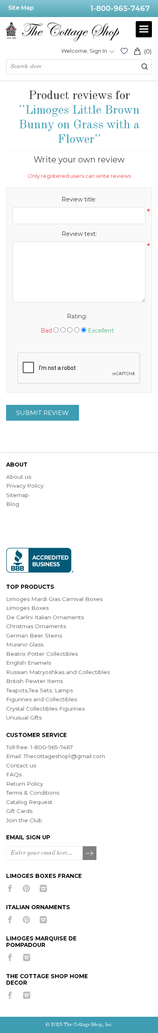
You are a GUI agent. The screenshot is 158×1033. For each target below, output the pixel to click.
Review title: (79, 199)
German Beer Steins (34, 635)
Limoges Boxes (27, 608)
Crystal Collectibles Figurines (45, 708)
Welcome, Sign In (84, 51)
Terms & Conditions (32, 792)
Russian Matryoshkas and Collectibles (58, 672)
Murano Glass (24, 644)
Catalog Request (29, 802)
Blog (12, 504)
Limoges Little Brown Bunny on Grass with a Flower (79, 125)
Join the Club (24, 820)
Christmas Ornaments (36, 626)
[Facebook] (10, 888)
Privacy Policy (24, 485)
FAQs (13, 774)
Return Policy (24, 783)
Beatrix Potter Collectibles (42, 653)
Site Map (21, 7)
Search (144, 66)
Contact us (21, 765)
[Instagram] (43, 888)
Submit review (42, 413)
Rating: (77, 316)
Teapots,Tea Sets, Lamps (39, 690)
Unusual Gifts (24, 717)
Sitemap (17, 495)
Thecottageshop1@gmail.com (64, 756)
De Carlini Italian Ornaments (45, 617)
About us (18, 476)
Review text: (79, 234)
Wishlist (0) (124, 51)
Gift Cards (19, 811)
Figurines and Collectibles (41, 699)
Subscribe (90, 853)
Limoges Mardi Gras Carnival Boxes (54, 599)
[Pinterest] (26, 888)
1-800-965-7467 (120, 8)
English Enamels (28, 662)
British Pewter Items (34, 681)
